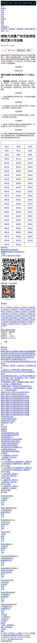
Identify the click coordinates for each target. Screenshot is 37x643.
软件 (2, 10)
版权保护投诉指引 (17, 635)
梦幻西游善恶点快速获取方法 (12, 447)
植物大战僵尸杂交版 (8, 421)
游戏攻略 (20, 29)
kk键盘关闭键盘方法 (9, 449)
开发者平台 (5, 27)
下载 (15, 3)
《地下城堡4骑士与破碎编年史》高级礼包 (15, 470)
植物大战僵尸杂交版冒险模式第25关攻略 (15, 406)
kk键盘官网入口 (7, 437)
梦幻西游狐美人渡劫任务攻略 (12, 439)
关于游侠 (4, 633)
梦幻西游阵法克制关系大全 (11, 441)
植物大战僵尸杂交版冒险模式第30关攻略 (15, 396)
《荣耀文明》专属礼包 (9, 488)
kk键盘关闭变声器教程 (9, 445)
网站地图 (6, 635)
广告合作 (11, 633)
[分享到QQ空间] (8, 255)
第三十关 (30, 50)
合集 (2, 14)
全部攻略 (12, 29)
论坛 (35, 3)
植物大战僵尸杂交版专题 (9, 249)
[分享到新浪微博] (4, 255)
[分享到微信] (2, 255)
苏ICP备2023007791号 (15, 639)
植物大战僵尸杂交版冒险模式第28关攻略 (15, 400)
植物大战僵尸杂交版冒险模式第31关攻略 (15, 414)
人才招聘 (19, 633)
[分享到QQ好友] (6, 255)
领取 (9, 459)
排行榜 (3, 18)
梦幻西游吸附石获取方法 (10, 435)
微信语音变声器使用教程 (11, 451)
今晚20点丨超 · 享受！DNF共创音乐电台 (15, 392)
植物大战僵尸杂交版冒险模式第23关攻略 (15, 410)
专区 (2, 25)
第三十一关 (21, 50)
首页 (2, 6)
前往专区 (10, 417)
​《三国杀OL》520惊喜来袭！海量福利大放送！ (17, 370)
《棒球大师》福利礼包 (9, 476)
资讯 (10, 3)
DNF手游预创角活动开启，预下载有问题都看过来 (18, 376)
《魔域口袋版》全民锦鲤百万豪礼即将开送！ (16, 386)
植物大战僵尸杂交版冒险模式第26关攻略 (15, 404)
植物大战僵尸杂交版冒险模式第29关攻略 (15, 398)
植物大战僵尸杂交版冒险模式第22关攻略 (15, 412)
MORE (24, 359)
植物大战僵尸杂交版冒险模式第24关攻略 (15, 408)
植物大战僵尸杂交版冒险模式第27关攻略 (15, 402)
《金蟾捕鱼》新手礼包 (9, 457)
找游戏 (3, 8)
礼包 (2, 16)
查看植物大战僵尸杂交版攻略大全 (12, 252)
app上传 (27, 635)
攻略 (30, 3)
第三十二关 (11, 50)
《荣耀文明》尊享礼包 (9, 482)
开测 (2, 12)
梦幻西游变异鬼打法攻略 (10, 433)
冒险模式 (4, 429)
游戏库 (25, 3)
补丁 (20, 3)
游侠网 (5, 3)
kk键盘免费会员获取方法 (10, 443)
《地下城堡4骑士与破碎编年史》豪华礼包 (15, 463)
